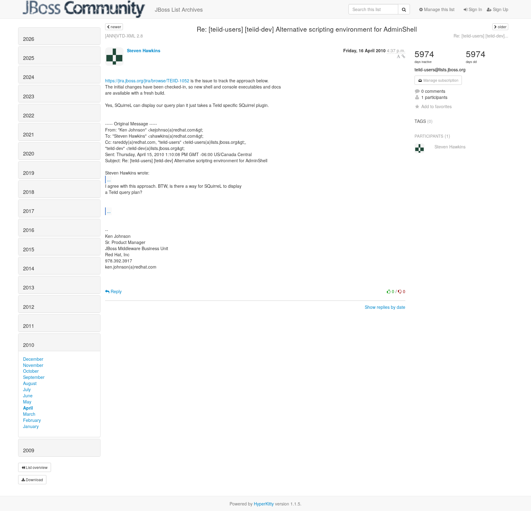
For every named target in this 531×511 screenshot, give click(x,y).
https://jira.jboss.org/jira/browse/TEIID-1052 (147, 80)
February (32, 420)
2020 (28, 153)
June (28, 395)
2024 (28, 77)
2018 (28, 191)
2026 (28, 38)
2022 (28, 115)
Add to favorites (436, 106)
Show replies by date (385, 307)
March (29, 414)
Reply (115, 291)
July (27, 389)
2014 (28, 268)
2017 (28, 210)
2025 (28, 57)
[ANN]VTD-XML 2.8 (124, 36)
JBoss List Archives (179, 9)
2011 (28, 325)
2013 (28, 287)
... (109, 179)
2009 (28, 450)
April (28, 408)
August (30, 383)
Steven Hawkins (143, 50)
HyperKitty (264, 504)
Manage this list (438, 9)
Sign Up (500, 9)
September (34, 377)
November (33, 365)
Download (34, 479)
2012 (28, 306)
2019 (28, 172)
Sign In (474, 9)
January (31, 426)
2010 (28, 344)
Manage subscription (440, 80)
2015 (28, 249)
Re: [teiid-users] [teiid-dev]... (481, 36)
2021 (28, 134)
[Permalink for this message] (403, 56)
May (27, 402)
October (31, 371)
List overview (36, 467)
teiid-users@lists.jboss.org (440, 69)
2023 (28, 96)
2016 (28, 230)
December (33, 359)
